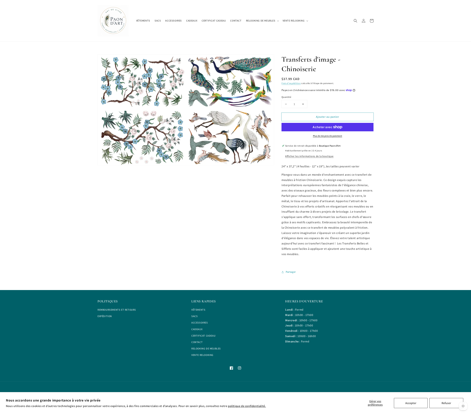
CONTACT (197, 342)
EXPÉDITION (105, 316)
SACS (194, 316)
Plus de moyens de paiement (327, 135)
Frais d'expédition (291, 83)
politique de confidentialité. (247, 406)
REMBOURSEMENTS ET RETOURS (117, 309)
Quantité (286, 97)
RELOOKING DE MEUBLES (206, 348)
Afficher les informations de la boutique (309, 156)
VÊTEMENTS (198, 309)
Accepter (410, 403)
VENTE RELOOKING (202, 355)
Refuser (446, 403)
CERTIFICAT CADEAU (203, 335)
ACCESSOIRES (199, 322)
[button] (355, 21)
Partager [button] (291, 271)
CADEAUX (196, 329)
